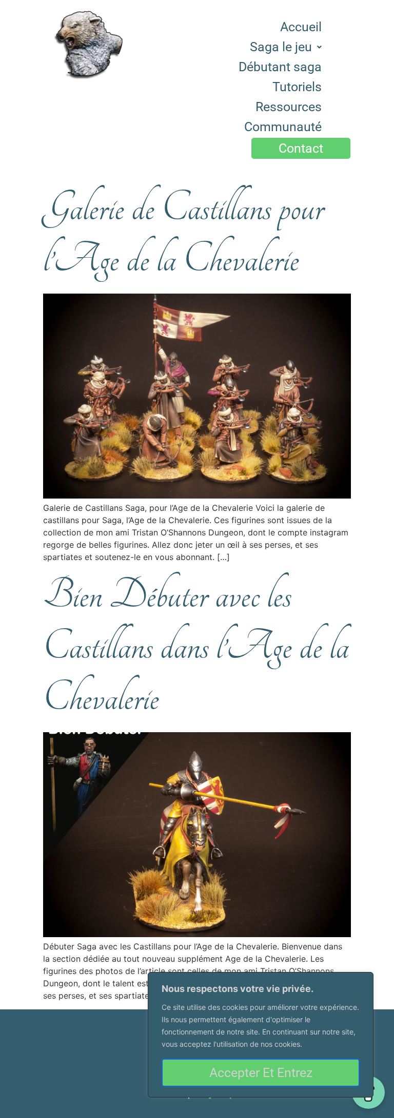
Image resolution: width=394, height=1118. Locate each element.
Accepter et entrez (260, 1072)
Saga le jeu (281, 46)
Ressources (288, 106)
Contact (301, 148)
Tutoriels (297, 86)
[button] (285, 47)
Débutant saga (280, 66)
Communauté (283, 126)
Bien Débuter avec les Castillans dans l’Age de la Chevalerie (196, 646)
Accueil (301, 26)
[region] (260, 1035)
